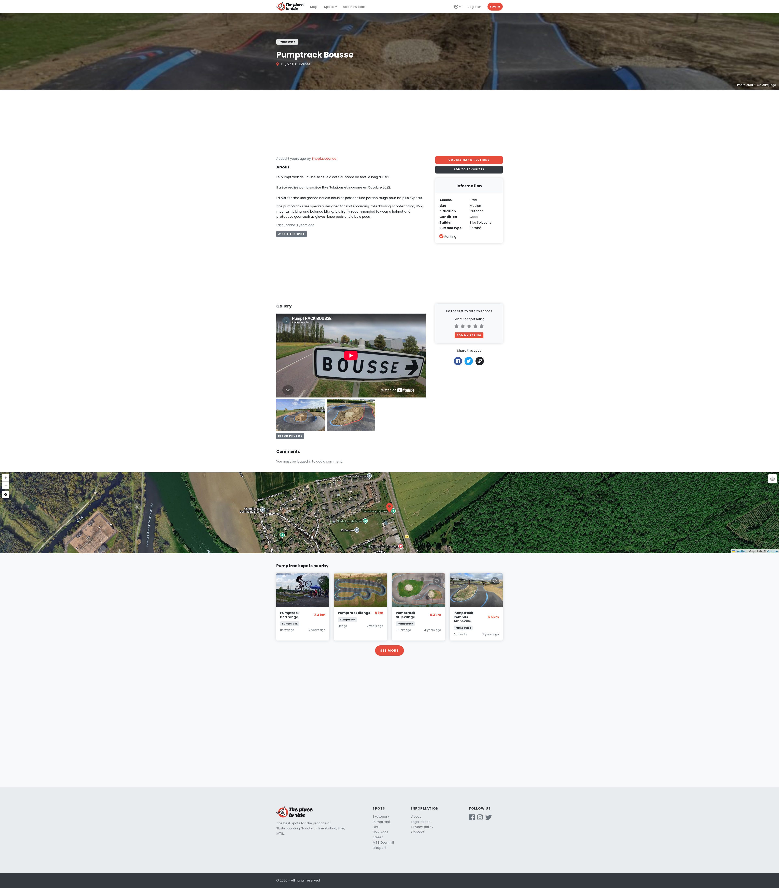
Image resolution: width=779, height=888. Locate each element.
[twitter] (488, 818)
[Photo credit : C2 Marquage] (300, 415)
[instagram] (480, 818)
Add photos (291, 436)
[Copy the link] (479, 361)
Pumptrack (382, 821)
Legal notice (420, 821)
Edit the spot (293, 234)
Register (474, 6)
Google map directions (469, 160)
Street (378, 837)
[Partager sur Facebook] (458, 361)
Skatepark (381, 816)
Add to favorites (469, 169)
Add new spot (354, 6)
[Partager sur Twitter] (468, 361)
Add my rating (468, 335)
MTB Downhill (383, 842)
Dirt (376, 827)
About (416, 816)
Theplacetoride (324, 158)
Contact (418, 832)
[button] (389, 508)
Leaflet (740, 551)
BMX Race (380, 832)
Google (772, 551)
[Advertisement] (389, 122)
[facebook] (472, 818)
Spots (329, 6)
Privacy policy (422, 827)
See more (389, 650)
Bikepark (380, 847)
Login (495, 6)
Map (313, 6)
